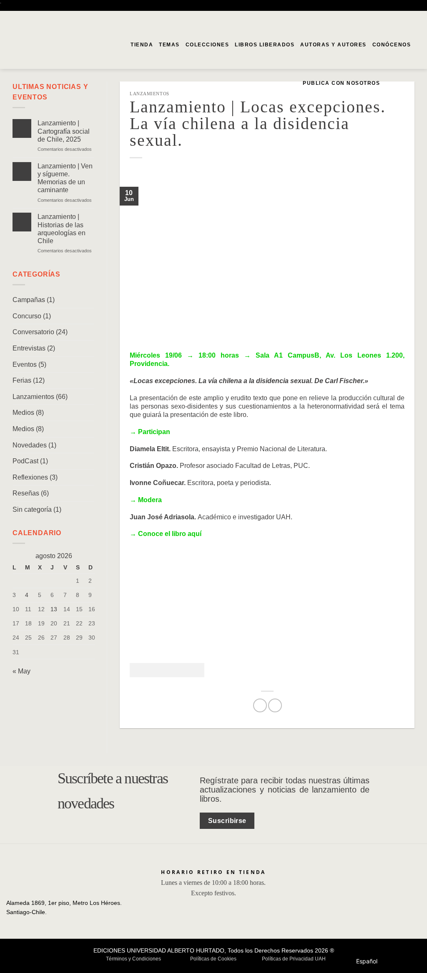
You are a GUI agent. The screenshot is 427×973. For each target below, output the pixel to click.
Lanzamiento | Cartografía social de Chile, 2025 (64, 130)
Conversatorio (33, 331)
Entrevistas (29, 348)
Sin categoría (32, 509)
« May (21, 671)
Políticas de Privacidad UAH (294, 959)
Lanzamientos (33, 396)
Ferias (22, 380)
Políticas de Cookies (213, 959)
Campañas (29, 299)
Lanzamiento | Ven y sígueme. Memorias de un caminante (65, 178)
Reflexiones (30, 477)
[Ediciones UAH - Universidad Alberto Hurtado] (46, 47)
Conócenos (391, 45)
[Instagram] (415, 18)
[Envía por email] (275, 705)
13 (53, 609)
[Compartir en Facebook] (260, 705)
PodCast (25, 461)
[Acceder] (402, 83)
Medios (23, 412)
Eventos (25, 364)
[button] (389, 83)
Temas (169, 45)
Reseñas (26, 493)
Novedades (30, 445)
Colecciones (207, 45)
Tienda (142, 45)
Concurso (27, 316)
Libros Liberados (264, 45)
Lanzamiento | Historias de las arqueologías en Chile (61, 228)
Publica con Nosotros (341, 83)
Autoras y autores (333, 45)
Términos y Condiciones (133, 959)
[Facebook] (404, 18)
